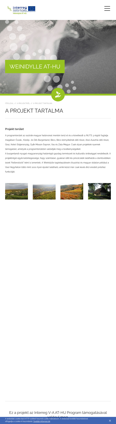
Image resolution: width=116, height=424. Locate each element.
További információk (41, 421)
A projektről (23, 103)
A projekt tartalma (42, 103)
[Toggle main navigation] (107, 8)
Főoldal (9, 103)
